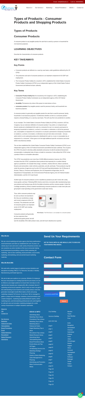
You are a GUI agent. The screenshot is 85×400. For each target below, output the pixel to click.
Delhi (69, 323)
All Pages (32, 346)
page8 (50, 356)
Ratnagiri (70, 359)
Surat (69, 336)
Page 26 (51, 375)
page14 (51, 344)
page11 (51, 350)
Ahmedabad (71, 327)
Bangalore (70, 325)
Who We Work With (7, 262)
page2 (50, 325)
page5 (50, 332)
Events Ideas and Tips (36, 344)
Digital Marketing (6, 332)
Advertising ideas (35, 314)
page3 (50, 338)
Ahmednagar (71, 341)
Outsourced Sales (6, 323)
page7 (50, 359)
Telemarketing (5, 326)
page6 (50, 362)
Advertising (4, 339)
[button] (32, 7)
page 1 (51, 329)
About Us (4, 309)
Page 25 (51, 378)
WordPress (16, 398)
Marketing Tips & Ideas (36, 317)
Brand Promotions (6, 328)
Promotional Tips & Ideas (37, 319)
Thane (69, 314)
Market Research (6, 337)
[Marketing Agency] (9, 7)
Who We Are (5, 236)
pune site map (53, 321)
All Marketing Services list (37, 348)
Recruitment (4, 335)
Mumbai (69, 311)
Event (3, 330)
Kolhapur (70, 357)
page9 (50, 341)
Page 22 (51, 372)
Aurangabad (71, 352)
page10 (51, 347)
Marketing (4, 321)
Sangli (69, 361)
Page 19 (51, 381)
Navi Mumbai (71, 316)
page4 (50, 335)
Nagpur (69, 345)
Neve (2, 398)
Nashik (69, 343)
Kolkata (69, 334)
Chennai (70, 330)
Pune (69, 318)
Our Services (5, 319)
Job (2, 311)
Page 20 (51, 384)
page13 (51, 366)
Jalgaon (69, 354)
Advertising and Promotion (37, 362)
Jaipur (69, 339)
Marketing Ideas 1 (35, 323)
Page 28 (51, 369)
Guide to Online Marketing (37, 355)
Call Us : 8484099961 (77, 1)
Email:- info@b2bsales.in (60, 1)
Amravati (70, 350)
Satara (69, 363)
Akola (69, 348)
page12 (51, 353)
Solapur (69, 366)
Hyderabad (70, 332)
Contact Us (80, 7)
